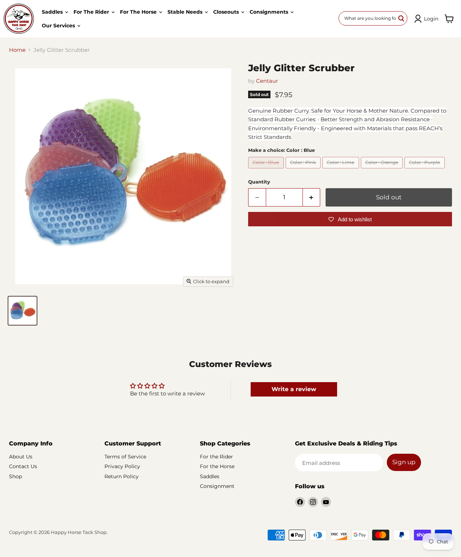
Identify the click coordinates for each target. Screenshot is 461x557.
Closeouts (226, 12)
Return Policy (121, 476)
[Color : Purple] (425, 170)
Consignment (217, 486)
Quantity (259, 182)
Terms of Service (125, 456)
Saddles (53, 12)
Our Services (59, 25)
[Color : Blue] (267, 170)
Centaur (267, 80)
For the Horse (139, 12)
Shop (15, 476)
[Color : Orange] (383, 170)
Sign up (404, 462)
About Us (20, 456)
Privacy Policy (122, 466)
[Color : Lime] (341, 170)
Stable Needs (185, 12)
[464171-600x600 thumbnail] (22, 310)
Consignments (270, 12)
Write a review (294, 389)
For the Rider (92, 12)
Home (17, 50)
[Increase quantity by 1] (312, 197)
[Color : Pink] (304, 170)
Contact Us (23, 466)
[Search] (401, 18)
